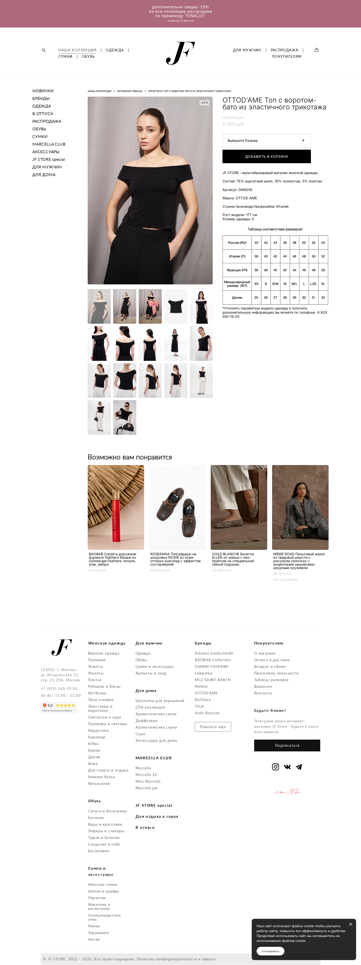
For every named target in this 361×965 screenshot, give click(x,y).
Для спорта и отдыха (108, 770)
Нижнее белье (101, 777)
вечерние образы (129, 91)
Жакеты (95, 666)
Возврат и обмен (270, 666)
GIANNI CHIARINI (211, 666)
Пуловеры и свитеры (107, 724)
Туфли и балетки (104, 837)
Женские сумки (102, 884)
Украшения (98, 933)
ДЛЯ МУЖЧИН (247, 50)
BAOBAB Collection (213, 660)
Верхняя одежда (104, 653)
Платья (94, 680)
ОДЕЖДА (115, 50)
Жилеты (96, 673)
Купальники (99, 783)
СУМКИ (65, 56)
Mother (201, 686)
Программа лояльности (276, 673)
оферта (209, 959)
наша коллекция (99, 91)
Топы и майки (101, 700)
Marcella (143, 768)
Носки (94, 939)
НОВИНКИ (43, 90)
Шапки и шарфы (103, 891)
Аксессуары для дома (156, 740)
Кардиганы (98, 730)
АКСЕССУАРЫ (46, 151)
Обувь (141, 660)
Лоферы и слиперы (106, 831)
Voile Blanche (207, 713)
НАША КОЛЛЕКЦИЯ (77, 50)
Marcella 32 (146, 775)
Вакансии (263, 686)
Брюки (94, 750)
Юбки (93, 744)
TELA (199, 706)
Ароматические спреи (156, 727)
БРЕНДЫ (41, 98)
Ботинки (96, 818)
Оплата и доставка (272, 660)
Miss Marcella (148, 781)
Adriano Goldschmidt (214, 653)
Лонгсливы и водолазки (100, 708)
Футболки (97, 693)
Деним (94, 757)
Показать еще (213, 727)
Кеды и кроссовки (105, 824)
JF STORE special (48, 159)
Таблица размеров (271, 680)
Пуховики (97, 660)
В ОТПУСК (42, 113)
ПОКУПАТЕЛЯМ (287, 56)
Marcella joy (147, 788)
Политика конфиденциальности (167, 959)
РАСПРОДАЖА (284, 50)
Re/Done (203, 700)
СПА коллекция (150, 707)
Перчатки (97, 898)
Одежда (143, 653)
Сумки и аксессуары (155, 666)
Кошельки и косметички (99, 906)
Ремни (94, 926)
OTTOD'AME (206, 693)
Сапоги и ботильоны (107, 811)
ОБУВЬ (88, 56)
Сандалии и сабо (104, 844)
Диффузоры (147, 720)
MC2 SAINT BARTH (213, 680)
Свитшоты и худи (104, 717)
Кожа (93, 763)
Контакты (263, 693)
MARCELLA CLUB (48, 144)
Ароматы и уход (151, 673)
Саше (141, 734)
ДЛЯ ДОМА (43, 174)
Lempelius (204, 673)
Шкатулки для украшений (160, 701)
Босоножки (99, 851)
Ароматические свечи (156, 714)
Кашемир (97, 737)
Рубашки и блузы (104, 686)
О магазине (265, 653)
